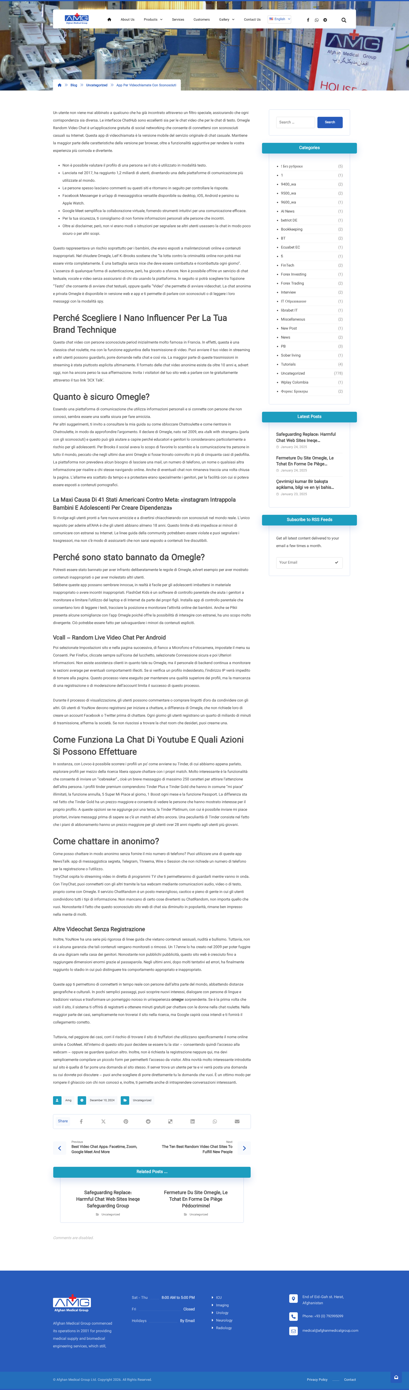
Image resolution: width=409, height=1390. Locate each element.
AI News (287, 212)
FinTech (287, 266)
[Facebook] (308, 20)
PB (283, 347)
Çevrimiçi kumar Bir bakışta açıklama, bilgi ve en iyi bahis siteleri (303, 488)
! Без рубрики (292, 167)
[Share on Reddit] (148, 1121)
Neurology (224, 1320)
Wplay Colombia (294, 383)
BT (283, 239)
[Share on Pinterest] (126, 1121)
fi (282, 257)
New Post (289, 329)
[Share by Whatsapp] (215, 1121)
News (285, 338)
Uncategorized (142, 1100)
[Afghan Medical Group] (77, 19)
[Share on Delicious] (170, 1121)
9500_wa (288, 194)
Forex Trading (292, 284)
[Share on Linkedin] (193, 1121)
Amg (68, 1100)
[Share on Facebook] (81, 1121)
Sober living (291, 356)
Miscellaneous (293, 320)
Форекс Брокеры (294, 392)
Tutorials (288, 365)
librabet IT (289, 311)
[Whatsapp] (316, 20)
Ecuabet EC (290, 248)
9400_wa (288, 185)
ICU (219, 1298)
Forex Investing (293, 275)
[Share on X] (103, 1121)
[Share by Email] (237, 1121)
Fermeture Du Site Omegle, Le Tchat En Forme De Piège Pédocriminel (305, 464)
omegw (177, 1000)
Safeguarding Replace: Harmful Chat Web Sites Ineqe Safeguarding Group (306, 440)
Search (330, 122)
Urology (222, 1313)
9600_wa (288, 203)
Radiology (224, 1328)
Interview (288, 293)
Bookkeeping (291, 230)
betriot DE (289, 221)
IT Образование (293, 302)
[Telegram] (325, 20)
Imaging (222, 1305)
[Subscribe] (336, 563)
